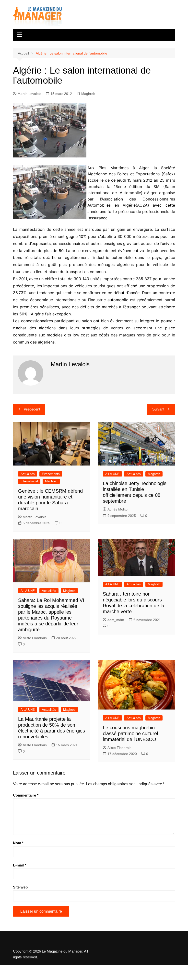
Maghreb (88, 94)
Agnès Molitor (118, 509)
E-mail (19, 865)
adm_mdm (115, 620)
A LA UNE (112, 474)
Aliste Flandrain (35, 638)
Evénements (51, 474)
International (29, 481)
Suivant (158, 409)
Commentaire (25, 795)
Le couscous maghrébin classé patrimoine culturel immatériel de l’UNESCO (130, 733)
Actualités (28, 474)
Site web (20, 887)
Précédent (32, 409)
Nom (18, 843)
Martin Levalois (29, 94)
